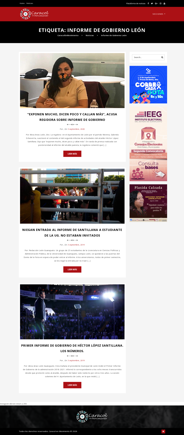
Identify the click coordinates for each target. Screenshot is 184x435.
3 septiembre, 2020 (76, 129)
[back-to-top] (163, 431)
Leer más (72, 153)
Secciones (158, 14)
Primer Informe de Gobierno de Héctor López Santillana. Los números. (72, 348)
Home (22, 3)
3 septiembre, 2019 (76, 245)
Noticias (30, 3)
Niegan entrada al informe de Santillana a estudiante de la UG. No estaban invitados (72, 232)
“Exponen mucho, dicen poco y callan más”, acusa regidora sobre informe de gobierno (72, 117)
